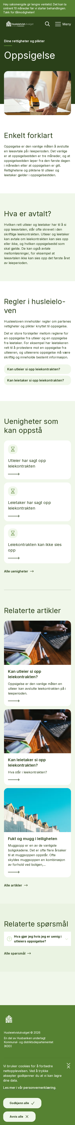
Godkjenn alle (19, 1103)
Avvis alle (16, 1116)
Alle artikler (13, 885)
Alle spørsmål (14, 953)
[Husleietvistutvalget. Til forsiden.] (21, 24)
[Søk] (47, 24)
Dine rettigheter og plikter (24, 41)
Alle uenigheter (16, 571)
